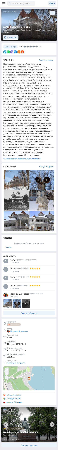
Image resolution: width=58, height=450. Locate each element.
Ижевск (6, 33)
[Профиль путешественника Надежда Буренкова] (5, 295)
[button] (51, 13)
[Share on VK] (15, 51)
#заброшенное (10, 158)
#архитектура (24, 158)
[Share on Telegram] (4, 51)
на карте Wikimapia (14, 402)
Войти (52, 3)
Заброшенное (37, 12)
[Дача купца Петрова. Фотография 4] (41, 200)
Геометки (7, 12)
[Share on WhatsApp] (8, 51)
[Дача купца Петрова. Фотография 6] (41, 221)
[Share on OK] (18, 51)
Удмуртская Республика (20, 30)
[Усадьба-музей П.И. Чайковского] (29, 424)
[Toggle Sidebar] (4, 3)
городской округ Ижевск (43, 30)
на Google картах (13, 399)
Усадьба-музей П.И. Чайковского (20, 432)
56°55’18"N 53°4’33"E (16, 363)
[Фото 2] (17, 303)
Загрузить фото (46, 166)
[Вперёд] (52, 424)
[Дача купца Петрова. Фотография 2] (41, 180)
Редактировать (46, 60)
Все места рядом (29, 445)
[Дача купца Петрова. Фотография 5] (16, 221)
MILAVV (11, 409)
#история (36, 158)
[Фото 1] (7, 303)
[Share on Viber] (11, 51)
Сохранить (12, 37)
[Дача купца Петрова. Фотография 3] (16, 200)
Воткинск (12, 435)
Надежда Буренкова (19, 294)
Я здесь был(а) (10, 47)
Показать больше (29, 313)
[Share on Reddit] (22, 51)
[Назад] (6, 424)
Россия (6, 30)
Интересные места (21, 12)
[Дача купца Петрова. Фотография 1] (16, 180)
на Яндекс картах (13, 395)
